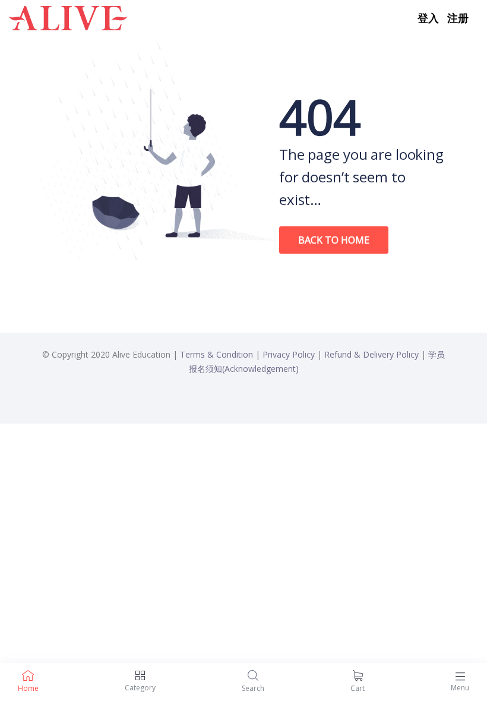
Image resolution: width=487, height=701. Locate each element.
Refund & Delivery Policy (371, 354)
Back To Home (333, 240)
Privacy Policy (289, 354)
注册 (458, 18)
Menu (460, 688)
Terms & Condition (216, 354)
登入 (428, 18)
